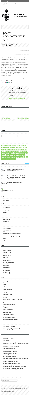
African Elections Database (9, 326)
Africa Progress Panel (7, 281)
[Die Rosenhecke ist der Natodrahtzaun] (4, 191)
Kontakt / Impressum (16, 377)
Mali (21, 151)
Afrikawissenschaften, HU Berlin (10, 351)
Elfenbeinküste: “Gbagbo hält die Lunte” (23, 119)
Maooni (4, 259)
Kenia (3, 151)
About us (4, 377)
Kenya (6, 151)
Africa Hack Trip (6, 207)
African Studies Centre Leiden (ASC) (11, 346)
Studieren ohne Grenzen (8, 314)
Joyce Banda (24, 149)
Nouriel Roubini (6, 219)
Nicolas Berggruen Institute (9, 304)
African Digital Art (7, 228)
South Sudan (18, 155)
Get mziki (5, 235)
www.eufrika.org (4, 1)
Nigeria (24, 50)
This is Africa (6, 221)
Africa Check (5, 249)
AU (6, 145)
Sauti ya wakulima (7, 312)
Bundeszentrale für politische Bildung (11, 328)
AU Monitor (5, 292)
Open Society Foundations (9, 306)
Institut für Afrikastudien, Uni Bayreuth (11, 363)
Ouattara (7, 153)
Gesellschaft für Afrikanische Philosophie (12, 233)
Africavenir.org (6, 282)
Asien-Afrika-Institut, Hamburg (9, 356)
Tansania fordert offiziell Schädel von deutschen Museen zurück (15, 170)
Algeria (3, 145)
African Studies (6, 340)
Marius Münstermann (10, 45)
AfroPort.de (5, 231)
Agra (4, 287)
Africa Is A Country (7, 250)
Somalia (7, 155)
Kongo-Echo (5, 257)
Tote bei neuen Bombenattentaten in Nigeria (7, 119)
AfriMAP (4, 284)
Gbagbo (10, 149)
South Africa (12, 155)
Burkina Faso (23, 145)
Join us (8, 377)
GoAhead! (5, 297)
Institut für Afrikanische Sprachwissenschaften (13, 360)
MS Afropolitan (6, 200)
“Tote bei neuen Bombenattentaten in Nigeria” (16, 78)
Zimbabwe (12, 159)
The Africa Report (6, 270)
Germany (15, 149)
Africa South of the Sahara (8, 338)
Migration (24, 151)
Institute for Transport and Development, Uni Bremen (14, 366)
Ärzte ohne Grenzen (7, 291)
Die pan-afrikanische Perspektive (10, 329)
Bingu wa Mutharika (15, 145)
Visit (26, 0)
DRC (3, 147)
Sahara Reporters (6, 267)
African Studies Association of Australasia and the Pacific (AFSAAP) (16, 344)
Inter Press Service (7, 255)
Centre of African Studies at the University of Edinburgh (15, 358)
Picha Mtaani (5, 307)
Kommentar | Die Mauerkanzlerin (14, 182)
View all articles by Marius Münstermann (21, 54)
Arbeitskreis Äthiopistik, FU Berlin (10, 355)
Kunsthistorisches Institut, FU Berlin (11, 370)
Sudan (23, 155)
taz (5, 58)
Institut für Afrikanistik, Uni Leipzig (10, 361)
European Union (5, 149)
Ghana (19, 149)
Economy (7, 147)
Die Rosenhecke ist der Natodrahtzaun (14, 3)
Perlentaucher (6, 264)
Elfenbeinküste (19, 147)
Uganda (21, 157)
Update (27, 50)
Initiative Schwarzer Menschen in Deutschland (13, 299)
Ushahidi (5, 212)
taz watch (5, 269)
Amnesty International (7, 289)
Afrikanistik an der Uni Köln (9, 348)
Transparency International (9, 317)
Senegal (3, 155)
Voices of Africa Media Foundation (10, 319)
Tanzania (8, 157)
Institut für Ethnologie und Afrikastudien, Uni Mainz (14, 365)
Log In (10, 0)
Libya (10, 151)
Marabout (5, 238)
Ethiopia (24, 147)
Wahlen (3, 159)
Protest (11, 153)
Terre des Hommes (7, 316)
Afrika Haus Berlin (7, 230)
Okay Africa (5, 240)
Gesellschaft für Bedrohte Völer (10, 296)
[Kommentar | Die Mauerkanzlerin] (4, 184)
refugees (22, 153)
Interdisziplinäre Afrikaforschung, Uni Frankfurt (13, 368)
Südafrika (4, 157)
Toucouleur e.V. (6, 241)
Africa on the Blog (7, 252)
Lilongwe (13, 151)
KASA (4, 302)
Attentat (21, 50)
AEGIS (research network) (8, 337)
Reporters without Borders (8, 311)
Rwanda (26, 153)
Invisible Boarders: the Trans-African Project (12, 236)
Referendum (16, 153)
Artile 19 (4, 254)
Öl (15, 159)
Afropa (4, 286)
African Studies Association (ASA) (10, 342)
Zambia (7, 159)
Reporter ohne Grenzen (8, 309)
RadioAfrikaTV (6, 265)
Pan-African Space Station (8, 262)
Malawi (17, 151)
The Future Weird (6, 272)
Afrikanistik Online (7, 350)
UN (24, 157)
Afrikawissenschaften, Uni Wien (10, 353)
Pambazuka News (6, 260)
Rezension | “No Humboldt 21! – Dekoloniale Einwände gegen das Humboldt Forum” (17, 176)
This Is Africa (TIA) (7, 273)
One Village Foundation (8, 210)
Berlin (9, 145)
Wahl (27, 157)
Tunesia (17, 157)
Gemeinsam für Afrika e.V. (8, 294)
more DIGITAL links (7, 209)
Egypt (10, 147)
